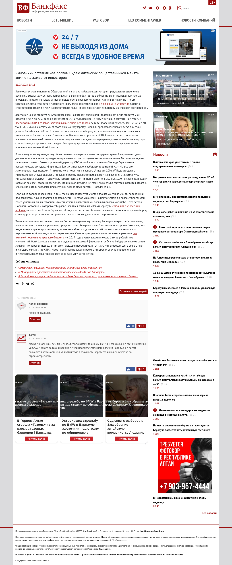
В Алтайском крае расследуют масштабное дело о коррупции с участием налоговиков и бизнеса (78, 276)
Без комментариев (144, 20)
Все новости (209, 513)
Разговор (101, 20)
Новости (24, 20)
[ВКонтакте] (151, 7)
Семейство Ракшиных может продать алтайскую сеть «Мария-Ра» (60, 267)
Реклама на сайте (174, 555)
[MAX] (165, 7)
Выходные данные (24, 555)
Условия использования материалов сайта (57, 555)
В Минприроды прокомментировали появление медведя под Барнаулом (61, 272)
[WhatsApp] (33, 283)
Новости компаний (198, 20)
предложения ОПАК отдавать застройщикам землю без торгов (52, 123)
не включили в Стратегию (114, 103)
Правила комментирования (94, 555)
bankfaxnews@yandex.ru (152, 531)
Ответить (35, 319)
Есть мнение (62, 20)
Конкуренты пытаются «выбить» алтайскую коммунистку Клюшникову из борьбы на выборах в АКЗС (183, 380)
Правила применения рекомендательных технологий (137, 555)
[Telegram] (144, 7)
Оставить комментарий (133, 291)
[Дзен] (158, 7)
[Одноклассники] (170, 7)
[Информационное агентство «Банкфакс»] (47, 8)
